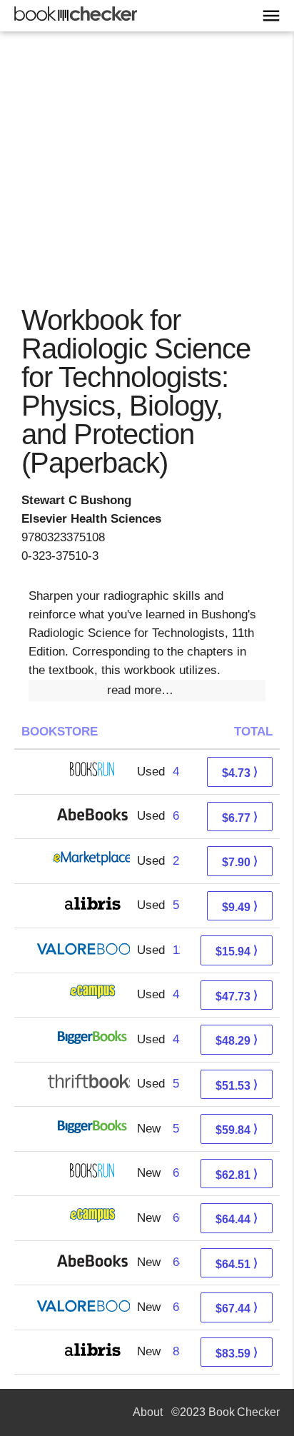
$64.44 (237, 1218)
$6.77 (240, 817)
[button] (147, 690)
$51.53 (237, 1085)
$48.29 (237, 1040)
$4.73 (240, 772)
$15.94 (237, 951)
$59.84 (237, 1129)
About (148, 1412)
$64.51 (237, 1263)
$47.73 (237, 996)
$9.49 (240, 906)
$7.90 (240, 861)
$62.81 (237, 1174)
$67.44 (237, 1308)
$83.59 (237, 1353)
